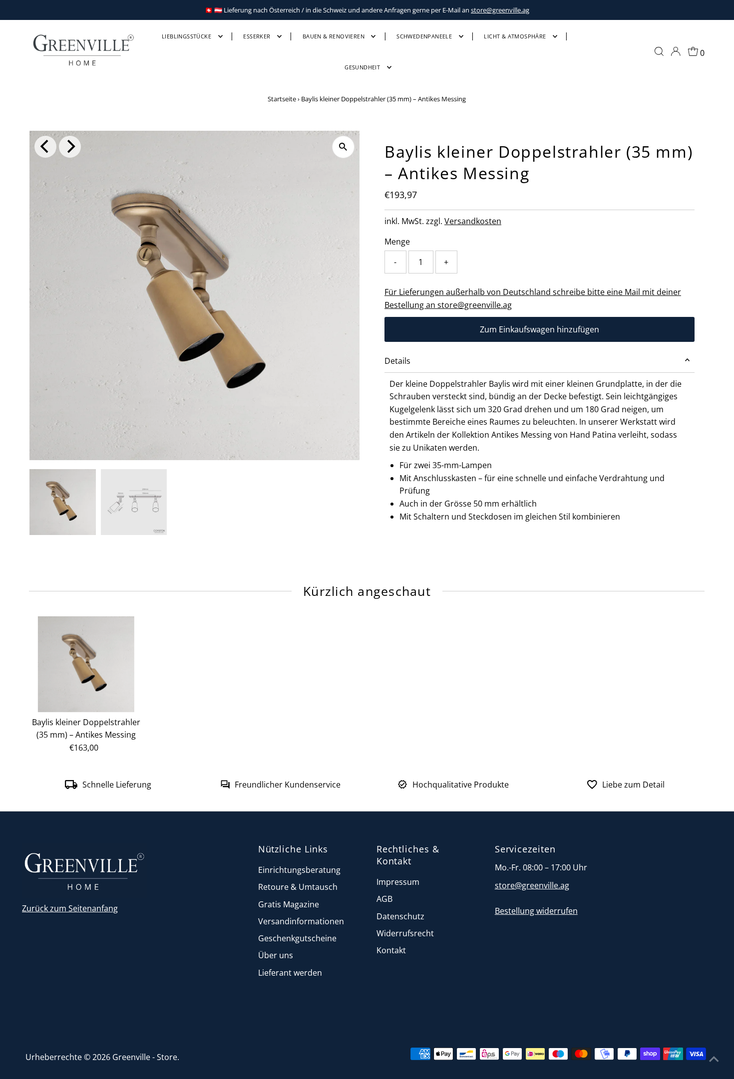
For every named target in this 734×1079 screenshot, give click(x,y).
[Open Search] (659, 51)
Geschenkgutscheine (297, 938)
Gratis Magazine (288, 904)
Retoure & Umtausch (298, 886)
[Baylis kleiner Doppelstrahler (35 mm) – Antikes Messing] (86, 664)
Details (397, 360)
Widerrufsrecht (405, 933)
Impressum (397, 881)
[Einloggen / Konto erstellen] (675, 51)
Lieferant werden (290, 972)
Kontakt (391, 950)
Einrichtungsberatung (299, 869)
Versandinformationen (301, 921)
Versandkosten (472, 221)
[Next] (70, 147)
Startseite (282, 98)
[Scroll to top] (714, 1059)
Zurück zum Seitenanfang (70, 908)
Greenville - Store (144, 1057)
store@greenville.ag (500, 9)
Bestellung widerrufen (536, 910)
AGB (384, 898)
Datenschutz (400, 916)
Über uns (275, 955)
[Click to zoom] (343, 147)
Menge (397, 241)
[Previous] (45, 147)
